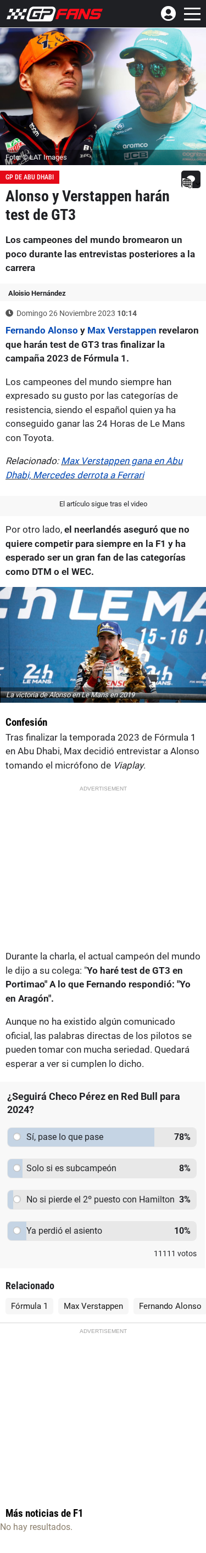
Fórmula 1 (29, 1306)
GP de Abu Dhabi (29, 177)
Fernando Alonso (41, 330)
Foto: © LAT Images (36, 157)
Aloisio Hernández (37, 293)
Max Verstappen (122, 330)
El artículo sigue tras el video (103, 504)
